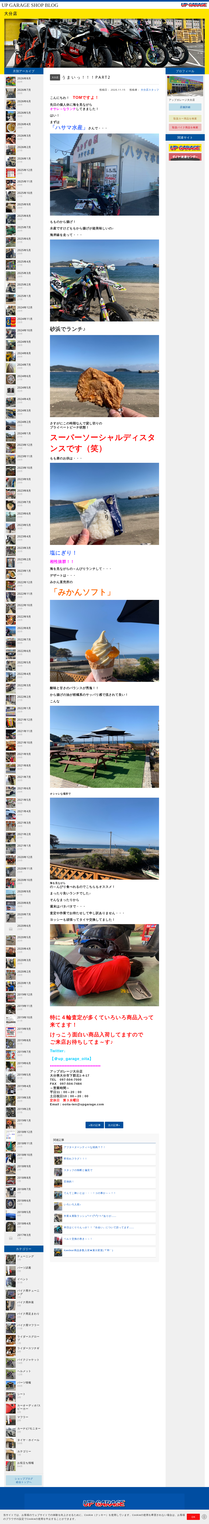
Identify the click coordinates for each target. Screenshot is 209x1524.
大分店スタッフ (150, 89)
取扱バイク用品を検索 (185, 127)
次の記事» (114, 1125)
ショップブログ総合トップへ (24, 1480)
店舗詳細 (185, 107)
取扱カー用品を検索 (185, 118)
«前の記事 (95, 1125)
